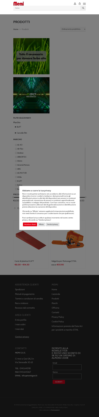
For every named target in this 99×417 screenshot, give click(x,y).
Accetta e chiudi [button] (30, 224)
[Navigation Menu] (84, 3)
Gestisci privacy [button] (52, 224)
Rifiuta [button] (41, 224)
